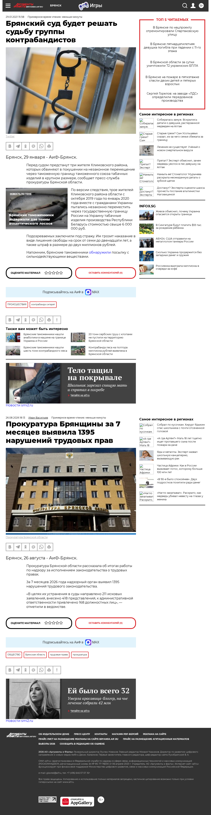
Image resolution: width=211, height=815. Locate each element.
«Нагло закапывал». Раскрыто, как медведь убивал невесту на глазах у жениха (180, 496)
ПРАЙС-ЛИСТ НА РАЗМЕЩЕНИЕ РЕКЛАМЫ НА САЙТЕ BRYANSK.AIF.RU (78, 739)
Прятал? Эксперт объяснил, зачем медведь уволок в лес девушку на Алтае (179, 164)
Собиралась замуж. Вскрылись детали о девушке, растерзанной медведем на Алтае (178, 123)
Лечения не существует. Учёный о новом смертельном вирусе (178, 148)
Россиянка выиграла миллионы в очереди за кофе (177, 267)
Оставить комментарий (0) (106, 273)
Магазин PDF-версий (125, 734)
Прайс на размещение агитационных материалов (156, 739)
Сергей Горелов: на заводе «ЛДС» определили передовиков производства (172, 97)
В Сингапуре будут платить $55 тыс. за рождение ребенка (179, 226)
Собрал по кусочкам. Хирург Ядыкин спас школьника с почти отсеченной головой (181, 428)
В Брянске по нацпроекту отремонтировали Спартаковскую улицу (172, 31)
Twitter (10, 136)
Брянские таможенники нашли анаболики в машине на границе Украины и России (44, 337)
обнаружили (100, 252)
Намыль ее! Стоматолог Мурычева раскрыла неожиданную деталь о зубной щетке (179, 177)
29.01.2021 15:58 (15, 16)
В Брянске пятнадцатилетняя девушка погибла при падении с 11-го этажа (172, 47)
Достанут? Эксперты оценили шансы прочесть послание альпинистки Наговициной (181, 191)
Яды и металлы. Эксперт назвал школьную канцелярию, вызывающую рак (177, 455)
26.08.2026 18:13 (15, 417)
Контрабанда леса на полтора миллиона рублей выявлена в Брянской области (108, 351)
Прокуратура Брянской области (27, 537)
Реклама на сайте (154, 734)
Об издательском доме (54, 734)
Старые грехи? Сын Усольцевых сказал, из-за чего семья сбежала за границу (180, 136)
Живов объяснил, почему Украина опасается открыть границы (178, 213)
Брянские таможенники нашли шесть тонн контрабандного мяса (45, 349)
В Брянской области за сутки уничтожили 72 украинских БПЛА (172, 64)
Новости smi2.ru (19, 405)
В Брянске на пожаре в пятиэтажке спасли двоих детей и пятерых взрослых (172, 80)
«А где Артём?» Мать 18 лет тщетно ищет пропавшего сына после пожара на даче (179, 441)
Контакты (101, 734)
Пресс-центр (82, 734)
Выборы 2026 (47, 744)
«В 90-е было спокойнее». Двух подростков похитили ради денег (178, 481)
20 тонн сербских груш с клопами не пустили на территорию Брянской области (110, 337)
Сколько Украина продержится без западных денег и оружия (179, 254)
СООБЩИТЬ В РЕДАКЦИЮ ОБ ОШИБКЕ (82, 744)
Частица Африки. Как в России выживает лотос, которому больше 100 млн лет (179, 469)
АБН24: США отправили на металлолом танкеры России (174, 240)
